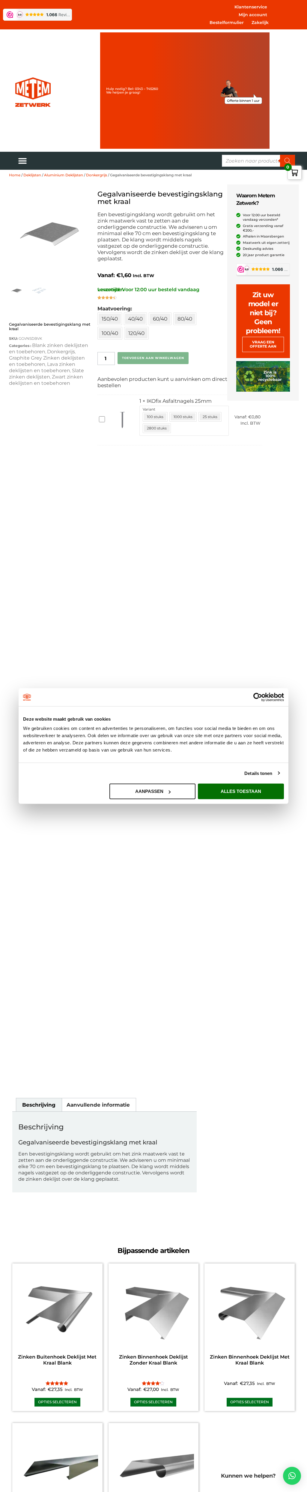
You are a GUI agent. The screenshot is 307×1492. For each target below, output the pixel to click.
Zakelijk (260, 22)
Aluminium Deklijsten (63, 175)
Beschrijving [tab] (38, 1105)
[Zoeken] (287, 161)
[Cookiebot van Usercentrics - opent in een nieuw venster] (257, 696)
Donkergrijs (96, 175)
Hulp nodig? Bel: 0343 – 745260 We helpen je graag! (132, 90)
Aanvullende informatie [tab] (98, 1105)
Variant (149, 409)
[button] (292, 1476)
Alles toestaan (241, 791)
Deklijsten (32, 175)
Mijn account (253, 14)
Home (14, 175)
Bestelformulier (227, 22)
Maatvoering (114, 308)
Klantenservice (250, 7)
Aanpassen (149, 791)
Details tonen (258, 773)
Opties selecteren (57, 1402)
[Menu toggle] (22, 160)
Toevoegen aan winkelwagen (153, 358)
